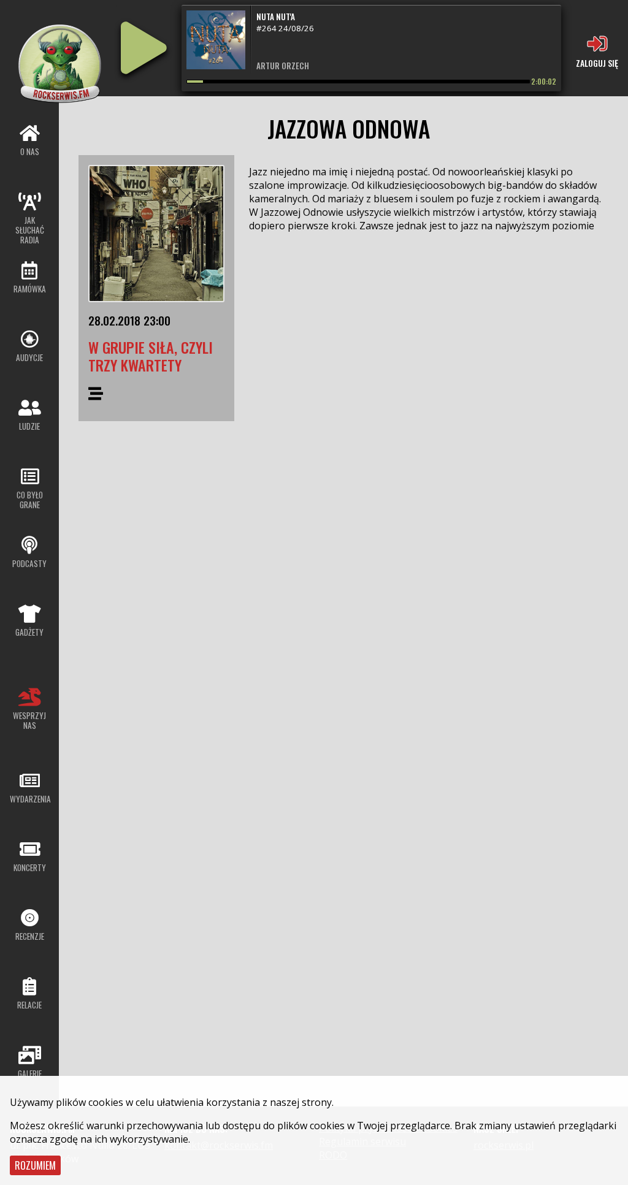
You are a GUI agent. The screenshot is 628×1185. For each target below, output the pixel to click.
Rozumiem (35, 1165)
